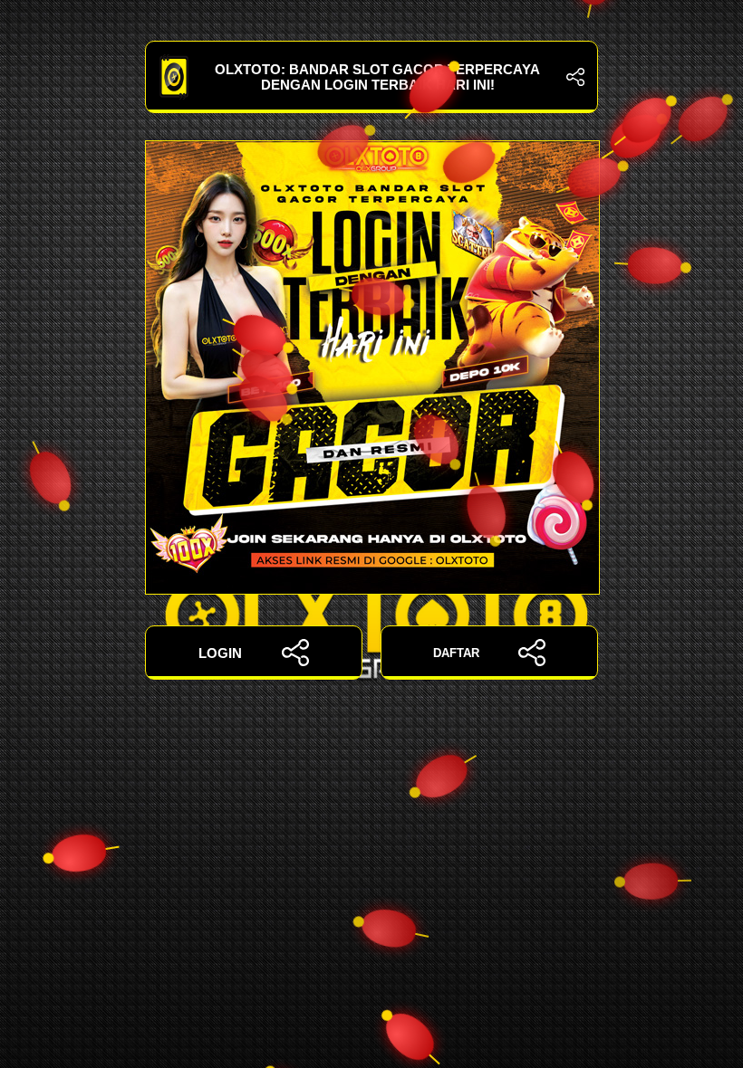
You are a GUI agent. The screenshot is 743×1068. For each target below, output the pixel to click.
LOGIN (220, 653)
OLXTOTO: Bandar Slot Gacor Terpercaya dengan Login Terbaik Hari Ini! (377, 77)
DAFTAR (456, 653)
